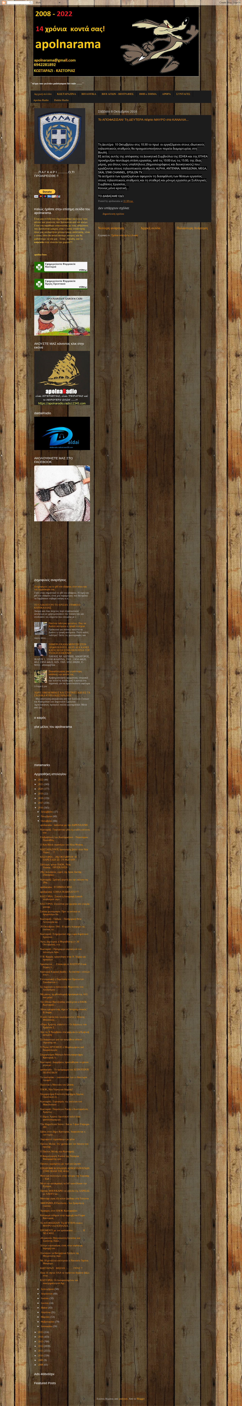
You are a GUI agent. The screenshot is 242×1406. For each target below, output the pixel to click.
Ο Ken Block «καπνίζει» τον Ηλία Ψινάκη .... (63, 844)
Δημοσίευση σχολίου (113, 214)
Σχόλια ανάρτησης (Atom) (124, 235)
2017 (40, 803)
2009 (40, 1360)
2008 (40, 1364)
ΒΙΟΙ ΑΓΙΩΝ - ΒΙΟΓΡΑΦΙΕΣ (118, 94)
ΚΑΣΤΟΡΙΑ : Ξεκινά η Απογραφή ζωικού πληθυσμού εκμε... (61, 898)
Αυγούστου (46, 1293)
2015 (40, 1332)
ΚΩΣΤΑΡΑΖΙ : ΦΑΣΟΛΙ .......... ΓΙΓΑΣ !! (61, 1268)
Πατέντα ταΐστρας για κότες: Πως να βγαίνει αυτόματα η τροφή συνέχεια (67, 624)
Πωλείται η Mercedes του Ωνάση (56, 1084)
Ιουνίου (45, 1303)
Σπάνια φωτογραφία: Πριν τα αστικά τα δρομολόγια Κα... (60, 913)
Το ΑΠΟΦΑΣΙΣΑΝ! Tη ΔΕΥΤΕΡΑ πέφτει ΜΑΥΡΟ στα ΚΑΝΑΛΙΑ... (143, 119)
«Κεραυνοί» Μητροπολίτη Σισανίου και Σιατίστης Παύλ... (60, 1239)
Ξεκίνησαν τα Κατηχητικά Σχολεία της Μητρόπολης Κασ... (59, 1254)
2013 (40, 1341)
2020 (40, 789)
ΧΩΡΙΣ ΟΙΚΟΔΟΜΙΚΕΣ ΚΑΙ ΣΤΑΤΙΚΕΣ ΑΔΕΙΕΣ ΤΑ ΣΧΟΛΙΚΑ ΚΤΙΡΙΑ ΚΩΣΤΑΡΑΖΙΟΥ (62, 694)
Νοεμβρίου (46, 816)
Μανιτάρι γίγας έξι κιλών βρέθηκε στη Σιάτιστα (64, 1198)
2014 (40, 1336)
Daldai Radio (61, 100)
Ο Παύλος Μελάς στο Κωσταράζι (57, 1151)
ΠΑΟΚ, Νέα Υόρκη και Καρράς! (56, 1089)
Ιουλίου (45, 1298)
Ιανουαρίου (46, 1326)
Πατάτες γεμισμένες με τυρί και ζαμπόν (60, 1163)
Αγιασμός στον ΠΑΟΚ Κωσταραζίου (58, 1210)
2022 (40, 779)
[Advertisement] (60, 550)
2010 (40, 1355)
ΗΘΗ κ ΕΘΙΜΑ (148, 94)
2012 (40, 1346)
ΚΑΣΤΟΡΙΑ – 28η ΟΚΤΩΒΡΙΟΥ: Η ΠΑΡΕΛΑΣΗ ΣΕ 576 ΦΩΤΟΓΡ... (58, 858)
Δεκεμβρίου (47, 811)
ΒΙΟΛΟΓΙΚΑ (88, 94)
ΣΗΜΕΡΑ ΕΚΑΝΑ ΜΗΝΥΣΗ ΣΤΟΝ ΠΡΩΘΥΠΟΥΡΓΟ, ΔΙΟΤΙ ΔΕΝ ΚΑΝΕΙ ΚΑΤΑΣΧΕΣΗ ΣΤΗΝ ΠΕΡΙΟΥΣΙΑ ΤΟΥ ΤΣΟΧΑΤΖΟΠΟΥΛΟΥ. (69, 648)
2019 (40, 793)
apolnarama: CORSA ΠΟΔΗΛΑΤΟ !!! (59, 892)
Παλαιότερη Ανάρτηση (192, 228)
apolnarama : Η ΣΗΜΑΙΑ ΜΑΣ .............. (61, 887)
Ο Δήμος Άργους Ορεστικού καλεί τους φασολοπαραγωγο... (60, 1118)
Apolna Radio (41, 100)
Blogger (141, 1398)
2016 (40, 807)
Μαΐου (44, 1307)
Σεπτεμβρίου (47, 1289)
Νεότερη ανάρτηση (111, 228)
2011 (40, 1350)
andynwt (123, 1398)
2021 (40, 784)
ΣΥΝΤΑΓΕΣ (183, 94)
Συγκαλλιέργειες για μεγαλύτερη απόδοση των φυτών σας (65, 673)
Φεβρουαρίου (47, 1321)
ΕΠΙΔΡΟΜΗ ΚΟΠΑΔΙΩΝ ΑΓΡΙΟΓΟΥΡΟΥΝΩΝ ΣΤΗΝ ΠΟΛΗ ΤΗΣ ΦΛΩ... (64, 1170)
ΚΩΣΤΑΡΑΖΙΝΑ (66, 94)
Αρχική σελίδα (43, 94)
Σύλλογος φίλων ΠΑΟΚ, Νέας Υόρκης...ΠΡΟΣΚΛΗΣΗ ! (55, 866)
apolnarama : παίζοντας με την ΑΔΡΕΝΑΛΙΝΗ (64, 825)
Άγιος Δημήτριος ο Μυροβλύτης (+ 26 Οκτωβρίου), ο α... (59, 943)
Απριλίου (45, 1312)
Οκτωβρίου (46, 821)
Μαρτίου (45, 1317)
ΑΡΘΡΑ (166, 94)
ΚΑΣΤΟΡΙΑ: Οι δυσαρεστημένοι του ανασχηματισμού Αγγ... (59, 1281)
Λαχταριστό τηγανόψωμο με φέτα (57, 1139)
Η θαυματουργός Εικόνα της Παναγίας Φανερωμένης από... (59, 1157)
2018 (40, 798)
